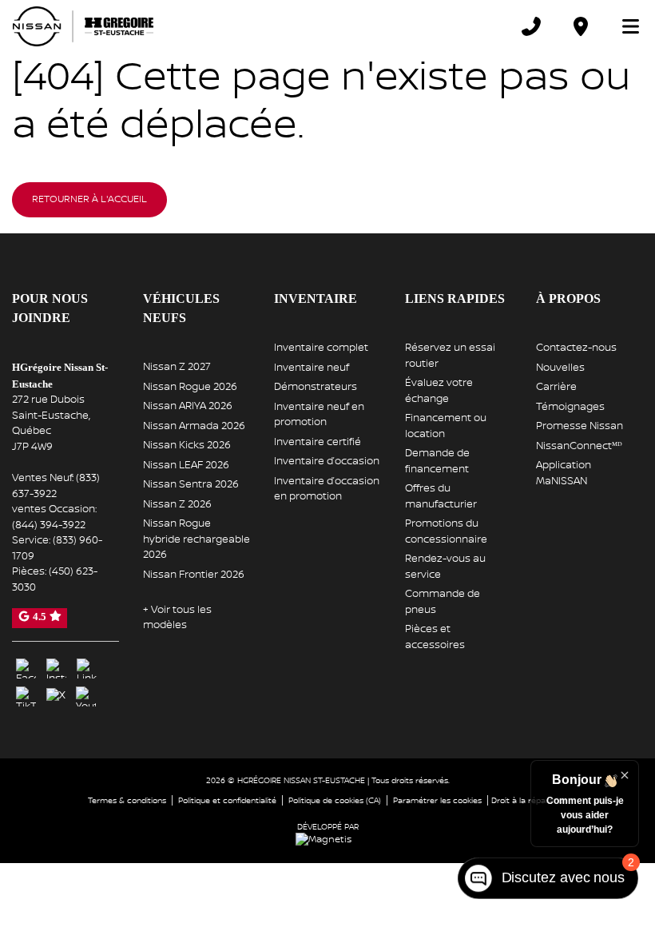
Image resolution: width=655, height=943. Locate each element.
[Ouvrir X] (56, 694)
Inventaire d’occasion (326, 461)
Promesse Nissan (579, 426)
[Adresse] (580, 26)
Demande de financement (437, 461)
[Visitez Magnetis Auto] (327, 837)
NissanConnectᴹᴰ (579, 446)
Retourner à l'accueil (89, 199)
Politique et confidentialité (227, 798)
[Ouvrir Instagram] (56, 666)
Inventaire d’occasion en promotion (326, 489)
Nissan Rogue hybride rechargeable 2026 (196, 539)
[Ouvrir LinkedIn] (87, 666)
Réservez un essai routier (450, 355)
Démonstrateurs (315, 386)
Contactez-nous (576, 347)
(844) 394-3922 (48, 523)
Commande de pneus (442, 601)
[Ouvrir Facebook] (26, 666)
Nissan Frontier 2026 (193, 574)
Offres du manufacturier (441, 496)
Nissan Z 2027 (177, 366)
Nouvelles (560, 367)
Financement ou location (445, 426)
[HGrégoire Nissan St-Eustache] (83, 26)
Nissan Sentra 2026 (191, 484)
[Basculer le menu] (623, 26)
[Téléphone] (531, 26)
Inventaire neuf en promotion (319, 414)
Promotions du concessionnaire (446, 531)
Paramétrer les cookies (437, 798)
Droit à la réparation (529, 798)
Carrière (556, 386)
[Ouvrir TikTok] (26, 694)
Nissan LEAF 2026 (186, 465)
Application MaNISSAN (563, 473)
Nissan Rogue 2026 (190, 386)
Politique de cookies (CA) (334, 798)
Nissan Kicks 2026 (187, 445)
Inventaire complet (321, 347)
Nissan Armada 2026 (194, 426)
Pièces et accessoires (435, 637)
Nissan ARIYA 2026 (187, 406)
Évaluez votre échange (439, 390)
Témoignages (570, 406)
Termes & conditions (127, 798)
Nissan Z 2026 (177, 504)
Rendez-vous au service (445, 566)
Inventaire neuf (311, 367)
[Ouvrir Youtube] (86, 694)
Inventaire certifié (317, 442)
